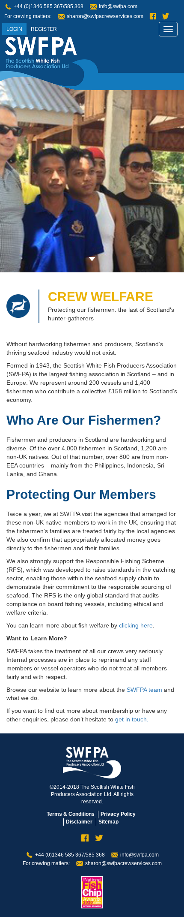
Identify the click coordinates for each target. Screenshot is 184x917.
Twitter (165, 16)
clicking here (136, 625)
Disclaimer (79, 822)
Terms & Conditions (71, 814)
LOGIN (14, 29)
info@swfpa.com (118, 6)
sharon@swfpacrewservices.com (105, 16)
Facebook (152, 16)
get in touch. (131, 719)
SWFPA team (144, 689)
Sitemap (108, 822)
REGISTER (44, 29)
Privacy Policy (118, 814)
